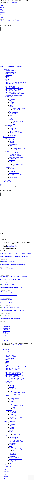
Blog (1, 10)
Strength (8, 111)
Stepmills (11, 102)
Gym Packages (10, 73)
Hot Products (6, 79)
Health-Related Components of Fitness (8, 295)
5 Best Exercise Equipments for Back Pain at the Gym (12, 310)
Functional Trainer (14, 154)
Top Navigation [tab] (7, 351)
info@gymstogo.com (12, 246)
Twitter (5, 340)
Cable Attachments (14, 131)
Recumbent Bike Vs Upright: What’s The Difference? (11, 279)
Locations (2, 12)
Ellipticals (11, 101)
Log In (2, 14)
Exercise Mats (13, 135)
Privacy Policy (6, 326)
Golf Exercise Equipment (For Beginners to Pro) (11, 287)
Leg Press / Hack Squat (18, 121)
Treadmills (12, 99)
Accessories (9, 125)
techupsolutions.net (17, 344)
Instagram (13, 340)
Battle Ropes (12, 178)
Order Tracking (7, 331)
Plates (7, 76)
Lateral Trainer (16, 150)
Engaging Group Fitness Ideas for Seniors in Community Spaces (14, 256)
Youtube (8, 340)
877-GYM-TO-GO (12, 2)
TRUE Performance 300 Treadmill (15, 93)
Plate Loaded (12, 158)
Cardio (8, 98)
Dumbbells (9, 75)
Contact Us (3, 7)
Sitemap (5, 335)
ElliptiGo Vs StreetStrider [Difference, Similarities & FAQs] (13, 271)
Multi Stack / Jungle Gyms (16, 157)
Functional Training (14, 114)
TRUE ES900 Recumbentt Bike (14, 95)
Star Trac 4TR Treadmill (12, 85)
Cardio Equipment (10, 70)
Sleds (14, 122)
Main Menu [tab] (6, 349)
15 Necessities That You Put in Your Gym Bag (10, 318)
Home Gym (12, 115)
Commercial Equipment (9, 137)
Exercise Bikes (13, 103)
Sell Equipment (7, 180)
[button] (1, 17)
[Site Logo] (11, 20)
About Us (2, 5)
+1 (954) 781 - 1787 (13, 245)
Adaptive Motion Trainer (19, 108)
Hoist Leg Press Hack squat (13, 83)
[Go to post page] (15, 253)
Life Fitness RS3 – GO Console (14, 92)
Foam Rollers (12, 134)
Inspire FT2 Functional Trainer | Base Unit (17, 82)
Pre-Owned (6, 69)
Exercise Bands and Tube (15, 132)
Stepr (7, 80)
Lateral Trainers (16, 109)
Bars (7, 78)
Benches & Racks (13, 112)
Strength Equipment (11, 72)
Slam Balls (12, 129)
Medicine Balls (13, 127)
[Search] (15, 19)
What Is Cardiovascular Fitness (7, 302)
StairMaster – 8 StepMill (12, 86)
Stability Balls (12, 128)
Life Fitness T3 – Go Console (13, 89)
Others (11, 106)
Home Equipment (7, 96)
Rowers (11, 105)
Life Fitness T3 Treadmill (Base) (14, 88)
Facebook (2, 340)
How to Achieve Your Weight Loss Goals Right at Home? (12, 264)
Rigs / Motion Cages (18, 164)
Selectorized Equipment (15, 155)
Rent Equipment (7, 181)
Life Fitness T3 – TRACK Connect (15, 90)
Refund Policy (6, 328)
